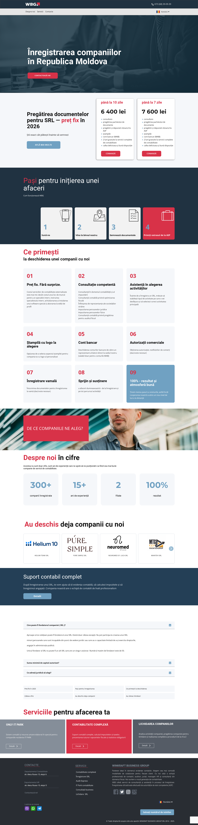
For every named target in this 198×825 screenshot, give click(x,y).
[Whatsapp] (33, 808)
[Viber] (27, 808)
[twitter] (122, 791)
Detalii (37, 596)
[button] (171, 548)
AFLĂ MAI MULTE (43, 145)
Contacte (49, 11)
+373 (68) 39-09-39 (162, 4)
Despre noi (30, 11)
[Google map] (134, 791)
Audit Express (82, 781)
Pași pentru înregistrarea (85, 689)
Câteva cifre (29, 696)
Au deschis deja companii (85, 696)
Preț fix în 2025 (30, 689)
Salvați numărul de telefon (157, 812)
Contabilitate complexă (86, 772)
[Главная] (33, 4)
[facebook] (115, 791)
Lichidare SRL (82, 794)
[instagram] (128, 791)
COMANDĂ (111, 153)
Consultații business (84, 789)
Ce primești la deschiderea (136, 689)
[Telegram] (39, 808)
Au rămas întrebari (133, 696)
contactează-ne (43, 75)
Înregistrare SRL (83, 776)
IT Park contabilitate (84, 785)
